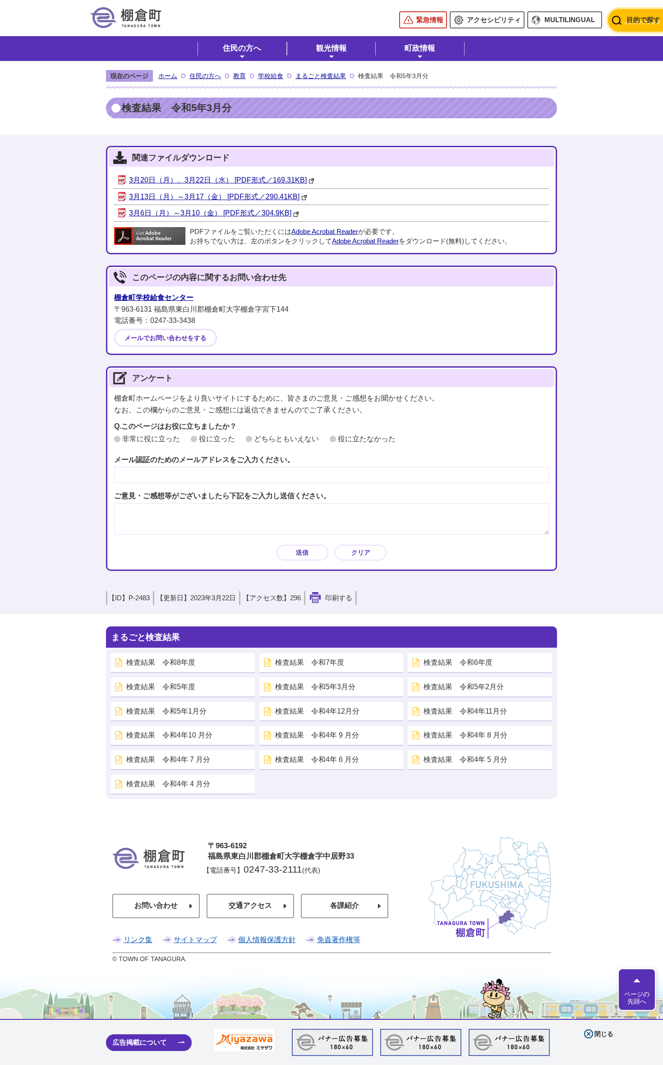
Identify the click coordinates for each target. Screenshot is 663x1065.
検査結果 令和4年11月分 (465, 711)
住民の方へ (242, 48)
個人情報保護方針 (267, 940)
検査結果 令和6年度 (458, 662)
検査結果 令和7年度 (309, 662)
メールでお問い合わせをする (165, 337)
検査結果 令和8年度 (160, 662)
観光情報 (331, 48)
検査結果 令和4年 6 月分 (317, 759)
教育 (239, 75)
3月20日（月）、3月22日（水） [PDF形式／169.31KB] (218, 180)
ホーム (167, 75)
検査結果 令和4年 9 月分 (317, 735)
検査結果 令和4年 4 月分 (168, 784)
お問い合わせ (156, 905)
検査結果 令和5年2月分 (464, 687)
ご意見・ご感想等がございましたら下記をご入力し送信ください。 (222, 496)
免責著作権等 (338, 940)
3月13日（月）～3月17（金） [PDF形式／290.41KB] (214, 197)
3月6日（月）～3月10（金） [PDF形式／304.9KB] (210, 213)
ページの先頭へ (636, 997)
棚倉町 (148, 871)
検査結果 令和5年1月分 (166, 711)
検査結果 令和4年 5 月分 (465, 759)
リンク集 (138, 940)
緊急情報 (429, 19)
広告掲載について (140, 1042)
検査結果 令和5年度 (160, 687)
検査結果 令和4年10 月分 (169, 735)
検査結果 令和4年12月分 (317, 711)
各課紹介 (344, 905)
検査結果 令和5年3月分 (315, 687)
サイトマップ (195, 940)
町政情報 (420, 48)
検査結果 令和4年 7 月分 (168, 759)
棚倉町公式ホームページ (125, 17)
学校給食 (270, 75)
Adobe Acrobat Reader (324, 231)
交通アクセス (250, 905)
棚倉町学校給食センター (153, 297)
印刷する (338, 598)
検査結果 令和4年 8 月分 (465, 735)
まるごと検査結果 (320, 75)
